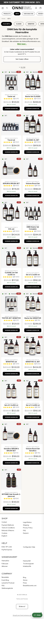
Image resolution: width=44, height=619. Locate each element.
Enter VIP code (7, 547)
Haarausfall (26, 561)
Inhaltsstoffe (27, 566)
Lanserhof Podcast (8, 583)
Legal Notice (27, 522)
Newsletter (5, 577)
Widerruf (22, 606)
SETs (17, 14)
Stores (25, 580)
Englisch (4, 536)
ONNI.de (24, 594)
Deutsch (26, 533)
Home (3, 18)
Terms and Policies (22, 599)
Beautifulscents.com (29, 585)
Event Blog (5, 580)
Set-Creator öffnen (22, 59)
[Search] (7, 8)
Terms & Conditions (8, 528)
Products (7, 14)
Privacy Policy (28, 528)
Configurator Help (29, 547)
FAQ (24, 530)
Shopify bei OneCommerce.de (22, 615)
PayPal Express (7, 550)
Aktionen (5, 566)
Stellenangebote (7, 588)
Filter (23, 67)
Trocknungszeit (28, 563)
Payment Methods (8, 525)
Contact (4, 522)
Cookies (4, 533)
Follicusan (5, 563)
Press (25, 583)
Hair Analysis (28, 14)
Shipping (26, 525)
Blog (24, 577)
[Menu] (2, 8)
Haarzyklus (5, 560)
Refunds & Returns (8, 530)
